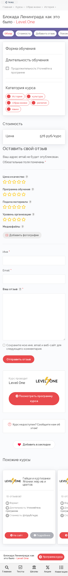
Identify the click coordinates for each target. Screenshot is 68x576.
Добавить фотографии (24, 235)
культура (37, 96)
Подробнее (43, 535)
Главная (6, 571)
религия (42, 102)
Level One (17, 383)
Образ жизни (19, 102)
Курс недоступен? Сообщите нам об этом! (36, 426)
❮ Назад (9, 2)
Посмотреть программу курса (36, 398)
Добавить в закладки (36, 444)
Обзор (8, 33)
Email (7, 270)
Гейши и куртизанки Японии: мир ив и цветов (36, 481)
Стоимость (23, 33)
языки (15, 109)
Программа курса (53, 557)
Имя (6, 252)
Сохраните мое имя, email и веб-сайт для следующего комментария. (33, 347)
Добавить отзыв (45, 33)
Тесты (20, 571)
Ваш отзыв (18, 289)
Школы (34, 571)
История (17, 96)
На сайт (18, 535)
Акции (47, 571)
